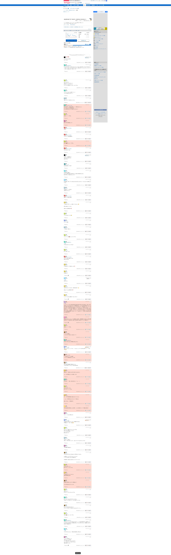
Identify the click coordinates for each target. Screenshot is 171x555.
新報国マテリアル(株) (97, 65)
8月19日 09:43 (87, 213)
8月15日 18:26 (87, 354)
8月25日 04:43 (87, 64)
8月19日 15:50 (87, 187)
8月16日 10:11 (87, 346)
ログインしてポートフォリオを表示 (74, 8)
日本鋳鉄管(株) (96, 75)
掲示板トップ (65, 6)
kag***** (67, 171)
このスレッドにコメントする (71, 40)
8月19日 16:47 (87, 170)
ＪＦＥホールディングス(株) (98, 67)
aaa (66, 57)
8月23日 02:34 (87, 104)
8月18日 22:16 (87, 249)
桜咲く (66, 332)
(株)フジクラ (97, 45)
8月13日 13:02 (87, 472)
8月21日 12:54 (87, 120)
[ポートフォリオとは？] (68, 8)
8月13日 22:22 (87, 419)
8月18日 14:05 (87, 277)
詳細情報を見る (83, 40)
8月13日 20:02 (87, 437)
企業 (78, 30)
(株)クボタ (96, 78)
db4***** (67, 413)
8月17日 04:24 (87, 339)
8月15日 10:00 (87, 362)
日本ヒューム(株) (97, 73)
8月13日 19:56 (87, 445)
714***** (67, 537)
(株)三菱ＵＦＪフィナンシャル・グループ (101, 48)
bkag (66, 98)
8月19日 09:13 (87, 234)
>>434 (65, 243)
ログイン (76, 3)
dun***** (67, 114)
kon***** (67, 529)
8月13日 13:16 (87, 464)
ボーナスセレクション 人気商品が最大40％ (84, 3)
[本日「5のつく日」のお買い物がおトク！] (74, 0)
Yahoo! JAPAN (93, 0)
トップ (64, 10)
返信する (66, 62)
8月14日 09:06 (87, 394)
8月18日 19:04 (87, 256)
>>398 (65, 530)
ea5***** (67, 188)
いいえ (89, 62)
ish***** (66, 271)
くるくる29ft (67, 347)
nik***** (66, 302)
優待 (76, 30)
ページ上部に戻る (100, 109)
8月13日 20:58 (87, 427)
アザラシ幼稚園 (104, 0)
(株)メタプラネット (98, 37)
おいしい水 (67, 164)
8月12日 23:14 (87, 528)
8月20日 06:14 (87, 154)
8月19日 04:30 (87, 241)
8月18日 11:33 (87, 285)
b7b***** (67, 286)
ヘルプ (96, 0)
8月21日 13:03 (87, 113)
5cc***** (67, 180)
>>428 (65, 303)
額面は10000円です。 (69, 65)
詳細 (64, 30)
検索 (106, 0)
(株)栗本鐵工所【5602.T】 (72, 10)
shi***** (66, 406)
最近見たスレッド (65, 11)
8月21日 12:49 (87, 127)
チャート (67, 30)
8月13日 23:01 (87, 412)
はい (86, 62)
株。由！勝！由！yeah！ (69, 105)
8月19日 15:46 (87, 195)
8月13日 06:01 (87, 519)
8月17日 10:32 (87, 331)
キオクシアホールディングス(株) (100, 35)
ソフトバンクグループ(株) (99, 38)
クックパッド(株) (97, 40)
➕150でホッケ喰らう (69, 128)
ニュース (73, 30)
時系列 (70, 30)
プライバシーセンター (103, 113)
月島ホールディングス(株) (98, 80)
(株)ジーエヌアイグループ (99, 43)
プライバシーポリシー (97, 113)
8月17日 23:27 (87, 301)
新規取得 (80, 2)
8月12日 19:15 (87, 536)
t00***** (67, 317)
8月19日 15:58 (87, 179)
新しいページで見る (66, 24)
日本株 (67, 10)
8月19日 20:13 (87, 163)
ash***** (67, 428)
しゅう (66, 121)
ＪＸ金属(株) (97, 42)
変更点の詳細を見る (72, 24)
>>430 (65, 279)
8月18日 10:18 (87, 294)
